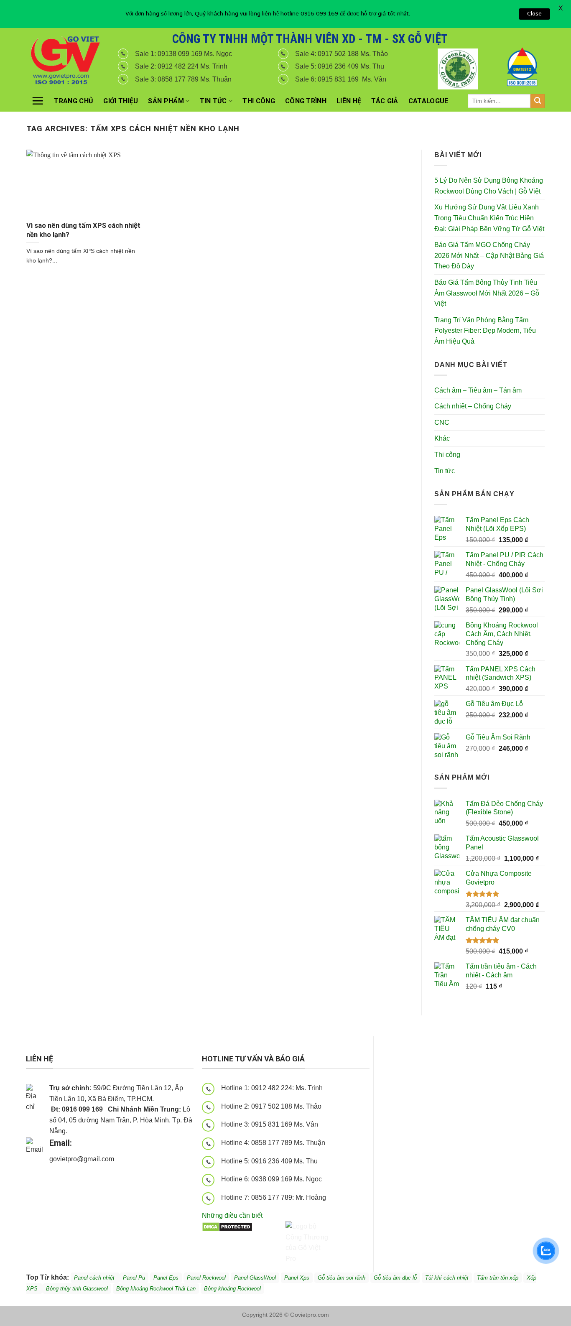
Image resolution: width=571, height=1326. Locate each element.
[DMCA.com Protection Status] (227, 1226)
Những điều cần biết (232, 1215)
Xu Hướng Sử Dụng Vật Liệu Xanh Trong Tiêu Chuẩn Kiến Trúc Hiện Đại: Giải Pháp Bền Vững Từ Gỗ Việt (489, 218)
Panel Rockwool (206, 1278)
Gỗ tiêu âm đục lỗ (395, 1278)
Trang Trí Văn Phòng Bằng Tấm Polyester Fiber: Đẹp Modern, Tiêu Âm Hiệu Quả (485, 330)
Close (534, 13)
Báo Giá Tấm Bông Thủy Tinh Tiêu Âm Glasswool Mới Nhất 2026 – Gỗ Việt (486, 293)
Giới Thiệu (120, 101)
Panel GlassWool (255, 1278)
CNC (441, 422)
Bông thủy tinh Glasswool (77, 1288)
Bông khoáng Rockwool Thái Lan (156, 1288)
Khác (442, 438)
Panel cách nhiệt (124, 1160)
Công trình (305, 101)
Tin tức (213, 101)
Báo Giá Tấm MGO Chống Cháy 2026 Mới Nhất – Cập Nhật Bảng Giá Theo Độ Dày (489, 255)
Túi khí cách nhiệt (447, 1278)
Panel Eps (165, 1278)
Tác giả (384, 101)
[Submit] (537, 101)
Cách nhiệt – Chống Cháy (472, 406)
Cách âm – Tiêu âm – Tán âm (478, 390)
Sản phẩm (166, 101)
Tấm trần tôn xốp (497, 1278)
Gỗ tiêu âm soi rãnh (341, 1278)
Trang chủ (73, 101)
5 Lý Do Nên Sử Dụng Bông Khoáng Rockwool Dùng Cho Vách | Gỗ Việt (488, 186)
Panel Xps (296, 1278)
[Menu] (37, 100)
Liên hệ (348, 101)
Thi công (258, 101)
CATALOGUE (428, 101)
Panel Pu (134, 1278)
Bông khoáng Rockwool (232, 1288)
